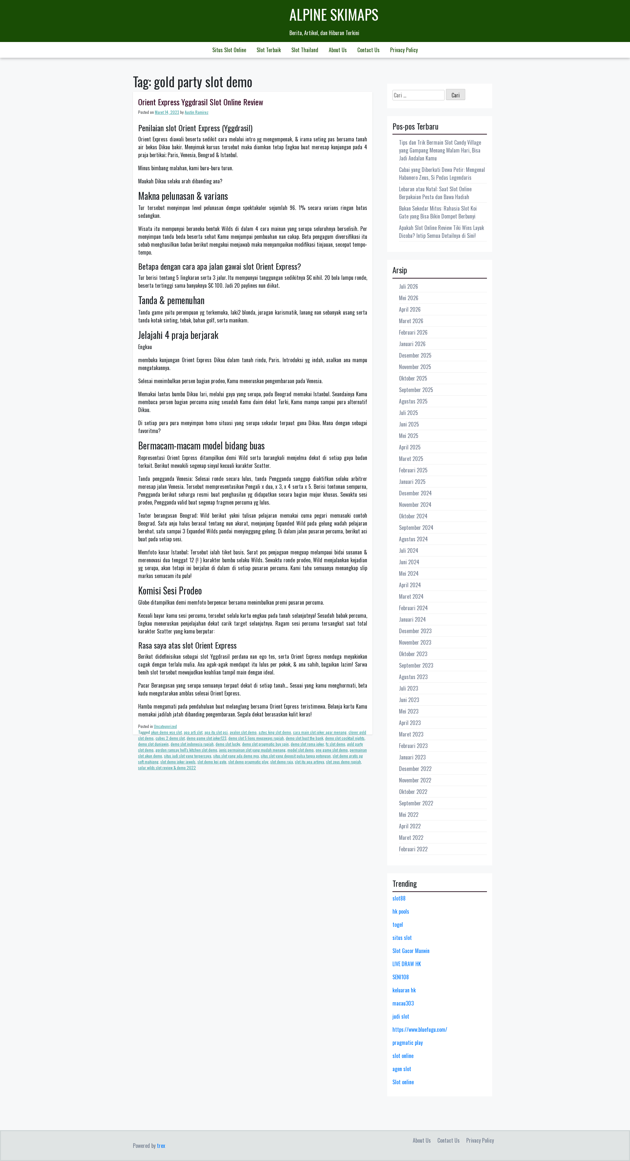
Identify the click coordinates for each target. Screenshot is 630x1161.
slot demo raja (281, 761)
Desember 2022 (415, 769)
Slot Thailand (304, 50)
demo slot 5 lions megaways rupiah (256, 738)
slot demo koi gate (212, 761)
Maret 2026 (411, 321)
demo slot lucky (228, 744)
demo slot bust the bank (304, 738)
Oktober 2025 (413, 378)
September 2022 (416, 803)
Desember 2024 (415, 493)
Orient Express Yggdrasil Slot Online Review (200, 102)
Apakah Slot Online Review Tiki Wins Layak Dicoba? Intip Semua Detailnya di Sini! (441, 231)
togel (397, 924)
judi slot (400, 1016)
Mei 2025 (408, 436)
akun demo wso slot (166, 732)
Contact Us (368, 50)
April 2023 (410, 723)
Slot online (403, 1082)
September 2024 (416, 527)
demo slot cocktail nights (345, 738)
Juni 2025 (409, 424)
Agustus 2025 (413, 401)
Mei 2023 (408, 711)
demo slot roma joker (307, 744)
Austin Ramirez (196, 112)
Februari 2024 (413, 608)
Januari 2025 (412, 482)
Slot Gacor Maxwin (411, 951)
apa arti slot (193, 732)
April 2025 (410, 447)
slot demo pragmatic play (248, 761)
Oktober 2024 (413, 516)
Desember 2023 (415, 631)
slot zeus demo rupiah (343, 761)
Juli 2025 (408, 413)
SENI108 (400, 977)
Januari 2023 (412, 757)
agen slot (401, 1069)
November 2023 (415, 642)
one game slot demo (332, 750)
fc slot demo (335, 744)
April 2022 (410, 826)
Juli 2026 (408, 286)
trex (161, 1146)
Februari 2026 (413, 332)
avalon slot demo (243, 732)
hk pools (400, 911)
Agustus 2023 (413, 677)
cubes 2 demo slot (170, 738)
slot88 (399, 898)
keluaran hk (404, 990)
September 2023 (416, 665)
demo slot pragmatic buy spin (265, 744)
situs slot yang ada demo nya (236, 755)
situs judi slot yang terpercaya (187, 755)
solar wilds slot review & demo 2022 (167, 767)
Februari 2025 (413, 470)
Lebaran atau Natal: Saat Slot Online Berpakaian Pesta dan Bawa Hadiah (435, 193)
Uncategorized (165, 726)
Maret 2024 (411, 596)
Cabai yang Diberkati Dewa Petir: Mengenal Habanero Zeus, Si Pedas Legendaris (442, 173)
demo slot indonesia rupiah (192, 744)
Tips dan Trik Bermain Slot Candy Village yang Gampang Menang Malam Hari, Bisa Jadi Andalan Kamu (440, 150)
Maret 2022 (411, 837)
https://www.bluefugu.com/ (419, 1029)
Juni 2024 (409, 562)
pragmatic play (407, 1043)
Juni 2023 (409, 700)
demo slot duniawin (153, 744)
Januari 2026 (412, 344)
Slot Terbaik (269, 50)
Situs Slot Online (229, 50)
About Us (338, 50)
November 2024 (415, 504)
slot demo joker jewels (178, 761)
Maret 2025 (411, 459)
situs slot (402, 938)
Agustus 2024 (413, 539)
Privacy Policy (404, 50)
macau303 (403, 1003)
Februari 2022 (413, 849)
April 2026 (410, 309)
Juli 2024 (408, 550)
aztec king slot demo (275, 732)
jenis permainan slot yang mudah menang (252, 750)
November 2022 (415, 780)
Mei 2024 (409, 573)
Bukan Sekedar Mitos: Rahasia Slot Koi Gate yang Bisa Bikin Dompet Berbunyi (438, 212)
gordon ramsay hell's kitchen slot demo (186, 750)
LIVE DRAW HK (406, 964)
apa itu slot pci (216, 732)
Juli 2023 (408, 688)
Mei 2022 (408, 815)
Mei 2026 (408, 298)
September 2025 (416, 390)
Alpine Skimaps (333, 14)
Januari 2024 (412, 619)
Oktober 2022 (413, 792)
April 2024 (410, 585)
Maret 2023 (411, 734)
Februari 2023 (413, 746)
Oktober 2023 (413, 654)
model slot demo (300, 750)
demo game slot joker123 (206, 738)
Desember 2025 (415, 355)
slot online (402, 1056)
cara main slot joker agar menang (319, 732)
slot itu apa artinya (309, 761)
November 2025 (415, 367)
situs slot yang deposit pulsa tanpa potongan (296, 755)
